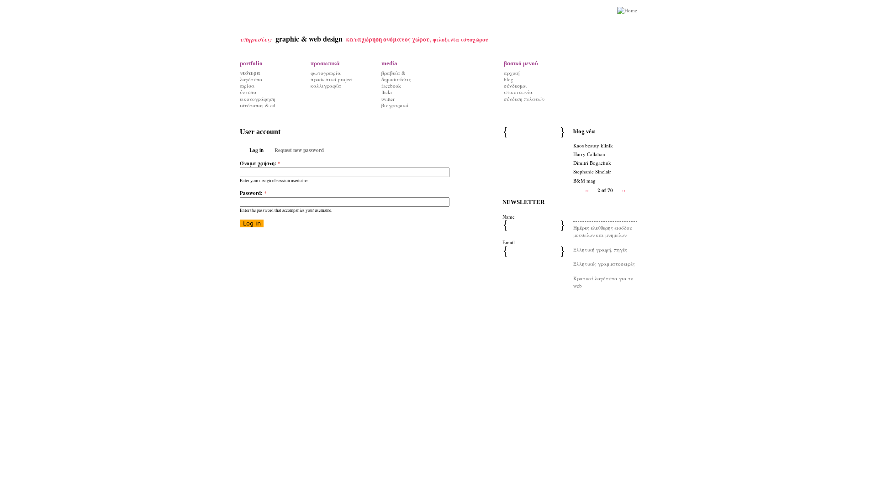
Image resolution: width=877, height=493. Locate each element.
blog (508, 79)
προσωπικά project (332, 79)
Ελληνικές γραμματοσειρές (604, 263)
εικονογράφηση (257, 98)
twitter (388, 98)
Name (508, 216)
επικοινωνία (518, 92)
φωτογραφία (326, 72)
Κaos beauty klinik (593, 145)
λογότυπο (251, 79)
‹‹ (587, 189)
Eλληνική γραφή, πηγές (600, 249)
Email (508, 242)
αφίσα (247, 85)
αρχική (512, 72)
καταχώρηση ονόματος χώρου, (389, 39)
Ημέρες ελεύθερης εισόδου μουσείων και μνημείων (602, 231)
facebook (391, 85)
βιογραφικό (394, 105)
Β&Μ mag (584, 180)
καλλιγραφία (326, 85)
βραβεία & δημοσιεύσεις (396, 76)
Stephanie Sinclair (592, 171)
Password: (253, 193)
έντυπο (248, 92)
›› (624, 189)
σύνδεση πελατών (524, 98)
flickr (386, 92)
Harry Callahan (589, 154)
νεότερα (250, 73)
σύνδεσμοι (515, 85)
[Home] (627, 11)
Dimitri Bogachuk (592, 162)
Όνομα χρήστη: (260, 163)
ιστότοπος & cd (257, 105)
